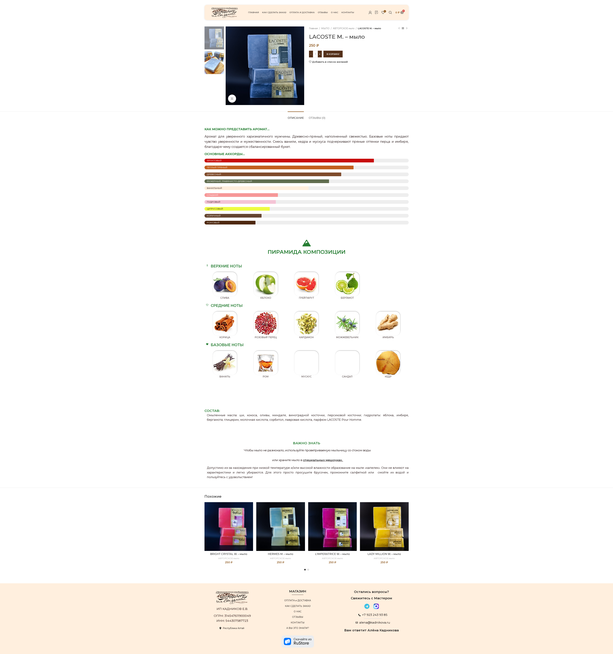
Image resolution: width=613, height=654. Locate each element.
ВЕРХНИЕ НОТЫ (226, 266)
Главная (313, 28)
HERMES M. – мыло (280, 554)
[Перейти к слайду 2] (308, 569)
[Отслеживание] (376, 12)
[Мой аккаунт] (370, 12)
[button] (306, 266)
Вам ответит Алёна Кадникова (371, 630)
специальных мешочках (322, 460)
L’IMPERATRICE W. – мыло (332, 554)
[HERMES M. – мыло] (280, 526)
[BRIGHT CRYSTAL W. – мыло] (228, 526)
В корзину (333, 54)
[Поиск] (390, 12)
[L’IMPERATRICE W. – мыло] (332, 526)
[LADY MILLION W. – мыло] (384, 526)
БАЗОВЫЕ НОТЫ (227, 345)
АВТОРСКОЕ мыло (343, 28)
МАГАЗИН (297, 591)
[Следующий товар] (407, 28)
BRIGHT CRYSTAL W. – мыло (228, 554)
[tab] (296, 116)
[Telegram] (367, 606)
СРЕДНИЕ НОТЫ (227, 305)
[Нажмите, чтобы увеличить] (232, 99)
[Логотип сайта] (224, 12)
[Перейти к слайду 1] (305, 569)
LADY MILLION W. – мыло (384, 554)
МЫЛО (325, 28)
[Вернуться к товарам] (403, 28)
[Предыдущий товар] (399, 28)
